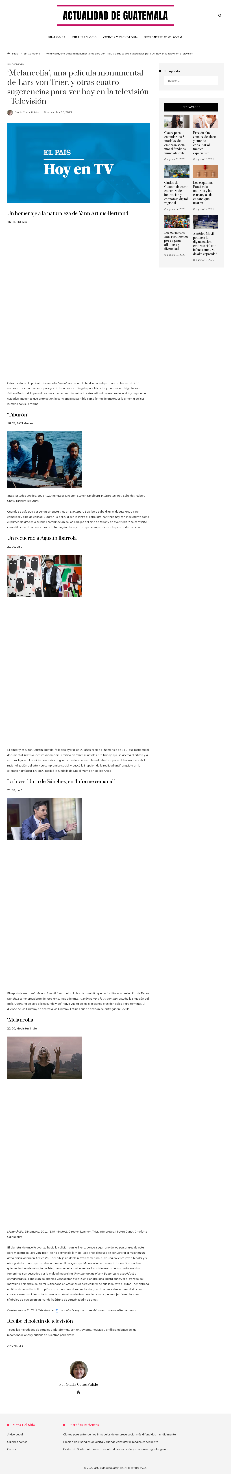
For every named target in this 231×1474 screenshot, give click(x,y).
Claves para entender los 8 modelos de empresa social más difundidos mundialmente (175, 143)
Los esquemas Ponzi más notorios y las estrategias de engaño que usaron (203, 193)
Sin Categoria (16, 64)
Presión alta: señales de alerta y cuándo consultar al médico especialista (205, 143)
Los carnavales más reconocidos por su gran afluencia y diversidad (176, 241)
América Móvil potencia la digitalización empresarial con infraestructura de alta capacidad (205, 244)
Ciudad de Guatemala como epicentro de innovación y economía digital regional (176, 193)
